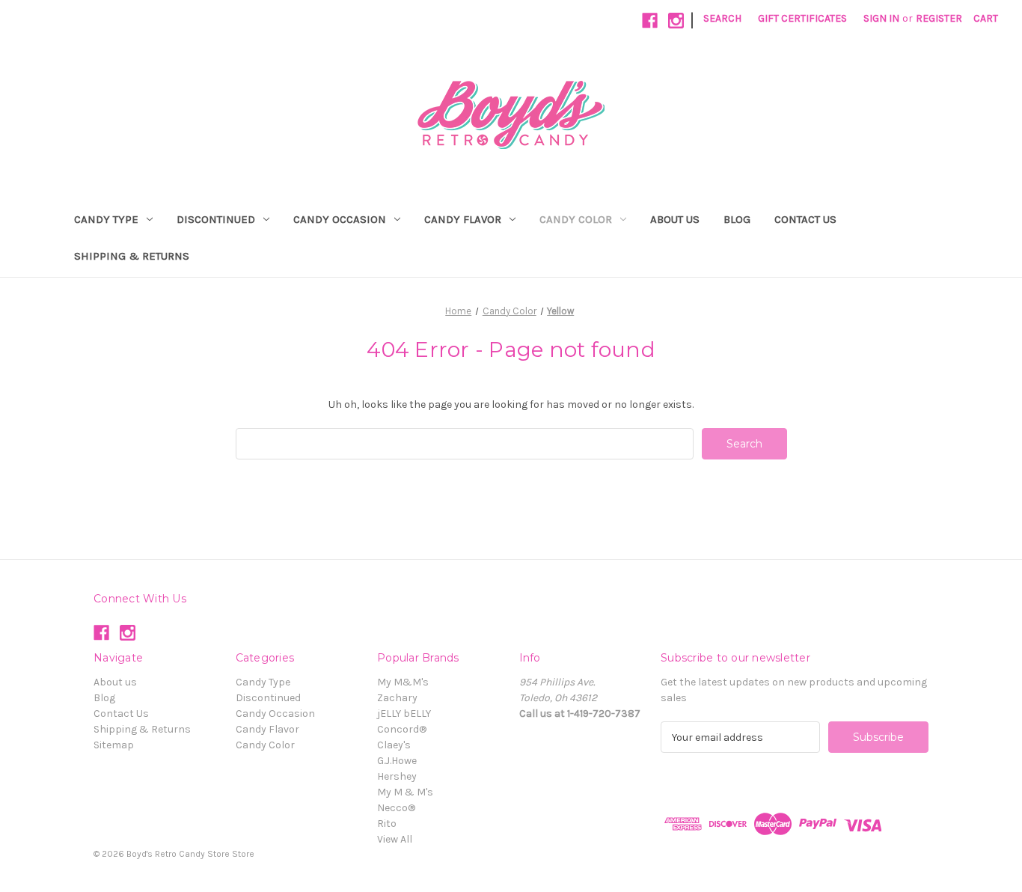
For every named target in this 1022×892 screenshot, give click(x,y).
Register (939, 18)
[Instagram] (676, 20)
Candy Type (106, 219)
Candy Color (575, 219)
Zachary (397, 697)
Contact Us (805, 219)
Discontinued (216, 219)
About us (675, 219)
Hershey (397, 776)
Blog (736, 219)
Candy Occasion (339, 219)
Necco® (396, 807)
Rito (387, 823)
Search (722, 18)
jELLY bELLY (404, 713)
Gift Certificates (802, 18)
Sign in (881, 18)
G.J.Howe (397, 760)
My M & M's (405, 792)
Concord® (401, 729)
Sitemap (114, 745)
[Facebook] (650, 20)
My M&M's (403, 682)
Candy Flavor (462, 219)
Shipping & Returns (131, 256)
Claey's (394, 745)
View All (394, 839)
